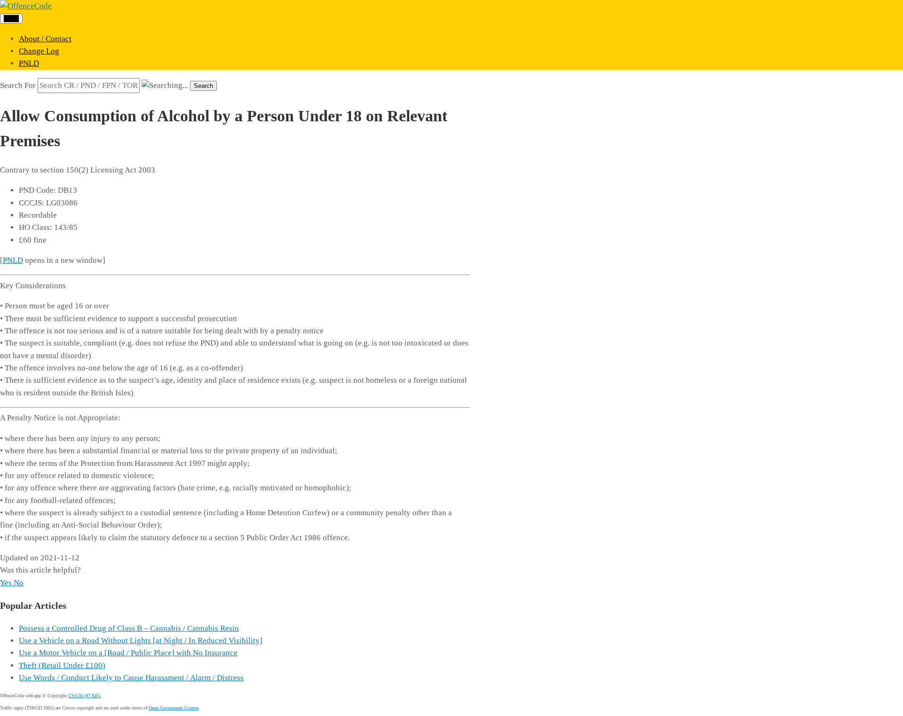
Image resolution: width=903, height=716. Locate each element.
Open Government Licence (173, 707)
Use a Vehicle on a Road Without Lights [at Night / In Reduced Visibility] (140, 640)
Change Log (39, 51)
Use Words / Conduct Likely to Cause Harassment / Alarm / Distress (131, 677)
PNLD (29, 63)
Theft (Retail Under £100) (62, 665)
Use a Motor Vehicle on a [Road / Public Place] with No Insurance (128, 652)
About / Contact (45, 38)
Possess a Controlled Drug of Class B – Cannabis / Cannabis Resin (129, 628)
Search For (18, 85)
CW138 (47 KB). (84, 695)
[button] (7, 582)
